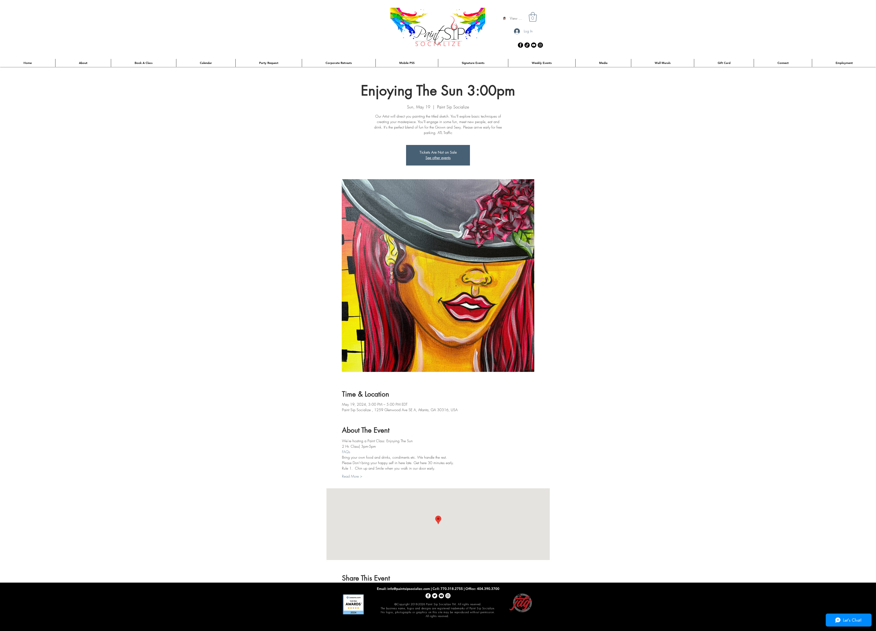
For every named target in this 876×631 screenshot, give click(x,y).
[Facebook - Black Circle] (520, 45)
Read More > (352, 476)
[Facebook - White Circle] (428, 595)
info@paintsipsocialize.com (408, 588)
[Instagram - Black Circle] (540, 45)
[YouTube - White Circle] (441, 595)
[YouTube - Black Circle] (533, 45)
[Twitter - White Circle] (434, 595)
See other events (438, 157)
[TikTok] (527, 45)
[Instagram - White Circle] (448, 595)
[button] (533, 17)
